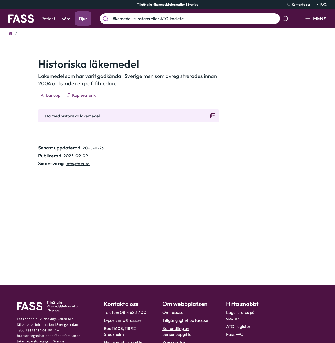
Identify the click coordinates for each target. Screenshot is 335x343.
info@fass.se (78, 163)
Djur (83, 18)
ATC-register (238, 326)
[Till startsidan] (10, 33)
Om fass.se (173, 312)
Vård (66, 18)
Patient (48, 18)
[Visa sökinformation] (285, 18)
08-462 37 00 (133, 312)
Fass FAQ (235, 334)
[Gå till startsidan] (21, 18)
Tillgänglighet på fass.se (185, 320)
